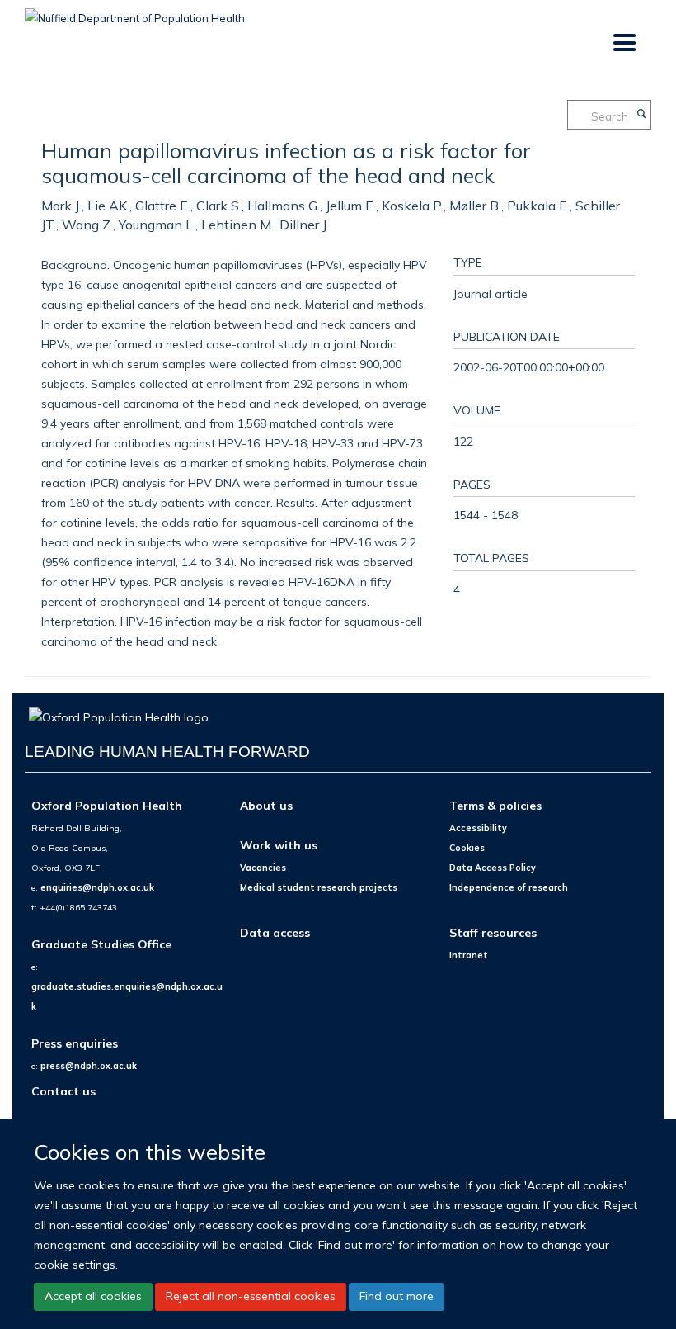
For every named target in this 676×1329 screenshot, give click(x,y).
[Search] (641, 115)
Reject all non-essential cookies (251, 1296)
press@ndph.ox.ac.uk (88, 1065)
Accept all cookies (93, 1296)
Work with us (278, 845)
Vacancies (263, 867)
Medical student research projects (318, 887)
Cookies (467, 848)
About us (266, 805)
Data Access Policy (492, 867)
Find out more (396, 1296)
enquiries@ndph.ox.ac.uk (97, 887)
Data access (275, 932)
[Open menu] (623, 43)
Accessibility (478, 828)
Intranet (468, 955)
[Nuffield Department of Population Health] (135, 12)
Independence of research (508, 887)
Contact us (63, 1091)
